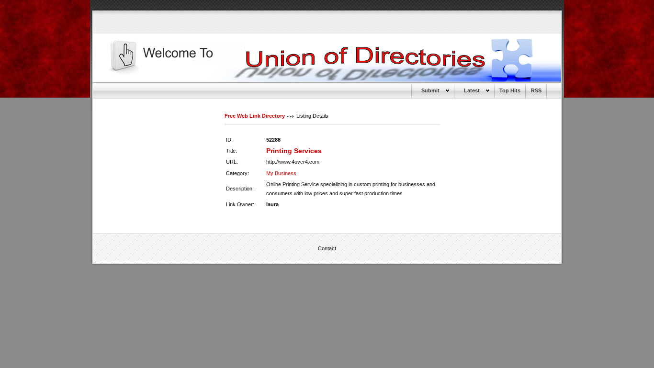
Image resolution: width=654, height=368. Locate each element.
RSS (536, 90)
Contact (327, 248)
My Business (281, 173)
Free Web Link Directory (255, 116)
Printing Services (294, 151)
